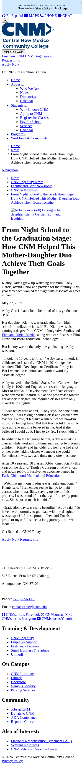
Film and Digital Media (18, 335)
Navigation (10, 170)
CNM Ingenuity (22, 638)
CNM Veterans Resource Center (34, 749)
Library (16, 678)
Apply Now (10, 64)
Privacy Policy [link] (42, 8)
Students (17, 105)
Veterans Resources (25, 745)
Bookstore (18, 682)
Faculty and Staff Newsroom (31, 186)
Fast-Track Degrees (25, 646)
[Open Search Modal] (5, 20)
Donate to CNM (22, 713)
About (15, 84)
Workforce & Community (29, 138)
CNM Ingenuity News (27, 182)
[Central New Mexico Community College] (28, 47)
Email (6, 56)
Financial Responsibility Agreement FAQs (41, 741)
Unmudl (17, 654)
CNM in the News (24, 190)
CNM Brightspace (38, 56)
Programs (18, 134)
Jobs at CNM (20, 709)
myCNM (17, 56)
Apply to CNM (31, 114)
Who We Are (29, 88)
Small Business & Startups (30, 650)
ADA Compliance (24, 717)
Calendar (26, 101)
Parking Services (23, 690)
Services (26, 126)
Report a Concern (23, 722)
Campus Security (23, 686)
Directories (28, 97)
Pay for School (30, 122)
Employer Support (24, 642)
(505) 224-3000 (24, 599)
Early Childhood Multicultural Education (31, 475)
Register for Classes (34, 118)
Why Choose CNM (34, 109)
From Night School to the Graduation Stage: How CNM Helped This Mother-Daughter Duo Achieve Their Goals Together (45, 198)
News (24, 93)
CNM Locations (22, 674)
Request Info (11, 60)
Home (15, 80)
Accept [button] (64, 8)
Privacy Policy (12, 761)
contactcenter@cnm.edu (29, 607)
